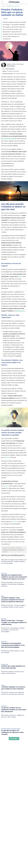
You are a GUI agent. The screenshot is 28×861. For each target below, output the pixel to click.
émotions (15, 521)
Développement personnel (13, 6)
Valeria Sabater (11, 65)
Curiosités (4, 706)
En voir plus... (14, 738)
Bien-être (3, 6)
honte (20, 276)
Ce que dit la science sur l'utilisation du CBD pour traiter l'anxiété (12, 732)
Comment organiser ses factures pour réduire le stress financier (13, 688)
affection (7, 457)
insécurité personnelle (9, 138)
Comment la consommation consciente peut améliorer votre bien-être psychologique (13, 645)
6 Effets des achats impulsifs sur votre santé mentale (13, 667)
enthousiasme (20, 311)
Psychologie (4, 664)
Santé (2, 596)
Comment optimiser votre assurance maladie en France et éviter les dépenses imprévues (12, 599)
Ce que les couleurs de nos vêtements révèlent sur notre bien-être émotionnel (14, 709)
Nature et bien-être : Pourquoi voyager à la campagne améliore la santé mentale (14, 622)
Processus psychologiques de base (10, 728)
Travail (3, 685)
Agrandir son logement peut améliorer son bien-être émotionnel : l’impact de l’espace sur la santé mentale (14, 577)
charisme (6, 486)
